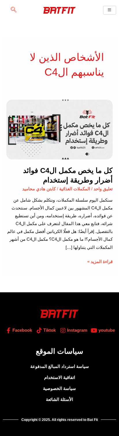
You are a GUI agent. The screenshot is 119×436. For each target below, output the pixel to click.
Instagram (76, 330)
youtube (106, 330)
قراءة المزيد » (100, 261)
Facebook (21, 330)
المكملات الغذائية (74, 189)
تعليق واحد (103, 189)
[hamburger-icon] (109, 10)
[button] (13, 10)
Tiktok (49, 330)
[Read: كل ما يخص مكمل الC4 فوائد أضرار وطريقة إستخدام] (59, 129)
